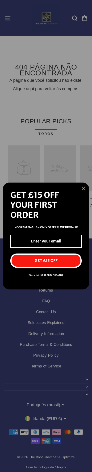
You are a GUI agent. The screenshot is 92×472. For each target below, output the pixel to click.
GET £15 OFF (46, 260)
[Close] (83, 188)
